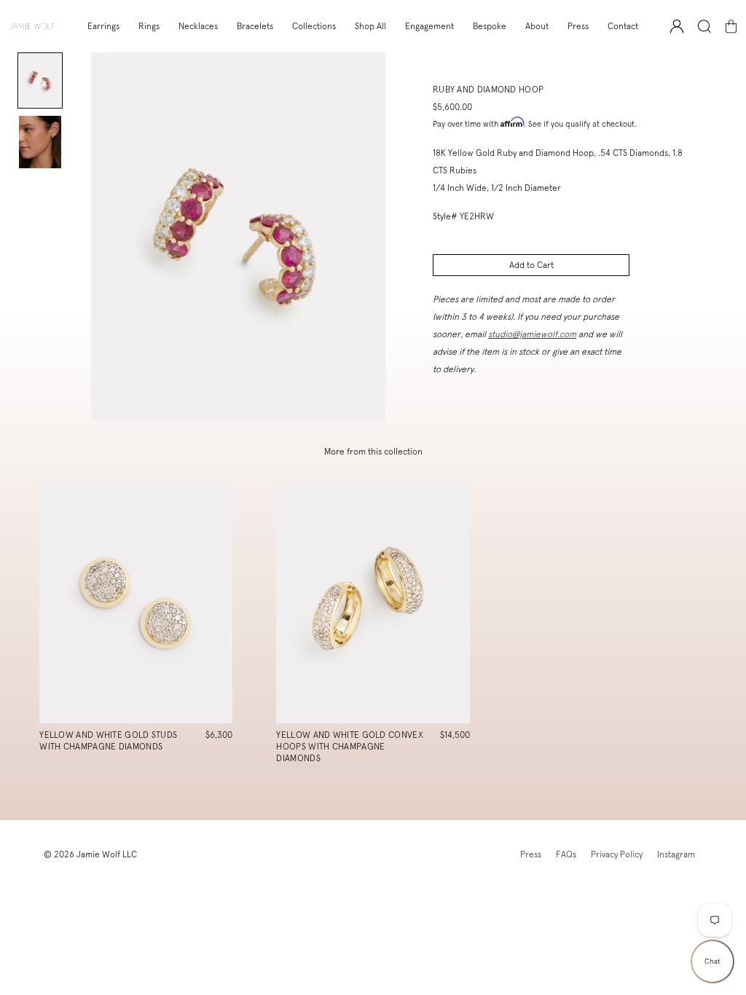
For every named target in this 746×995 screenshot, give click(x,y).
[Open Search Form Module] (704, 27)
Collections (314, 26)
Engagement (429, 26)
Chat (712, 961)
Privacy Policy (617, 854)
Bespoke (489, 26)
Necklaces (198, 26)
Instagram (676, 854)
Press (578, 26)
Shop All (370, 26)
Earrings (103, 26)
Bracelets (255, 26)
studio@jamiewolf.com (532, 334)
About (537, 26)
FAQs (566, 854)
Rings (149, 26)
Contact (623, 26)
